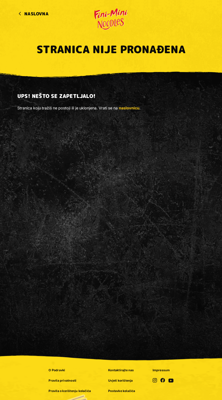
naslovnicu (129, 108)
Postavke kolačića (121, 391)
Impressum (161, 370)
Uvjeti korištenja (120, 380)
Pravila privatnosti (62, 380)
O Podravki (57, 370)
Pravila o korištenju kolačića (70, 391)
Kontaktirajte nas (121, 370)
